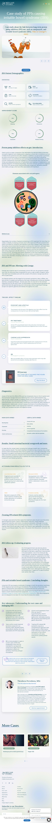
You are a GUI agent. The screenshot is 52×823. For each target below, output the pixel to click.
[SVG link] (8, 4)
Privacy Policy (20, 796)
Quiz (3, 798)
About (3, 788)
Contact (19, 786)
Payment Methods (21, 792)
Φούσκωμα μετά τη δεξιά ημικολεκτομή (13, 751)
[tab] (26, 234)
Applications (4, 792)
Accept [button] (26, 820)
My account (20, 788)
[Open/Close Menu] (43, 4)
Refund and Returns (21, 794)
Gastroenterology (9, 748)
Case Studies (5, 794)
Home (3, 786)
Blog (3, 800)
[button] (41, 61)
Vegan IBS (31, 751)
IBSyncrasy (4, 796)
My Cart (19, 790)
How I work (4, 790)
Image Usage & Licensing (7, 802)
